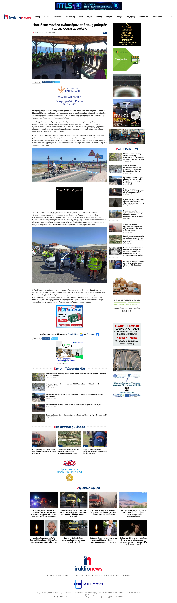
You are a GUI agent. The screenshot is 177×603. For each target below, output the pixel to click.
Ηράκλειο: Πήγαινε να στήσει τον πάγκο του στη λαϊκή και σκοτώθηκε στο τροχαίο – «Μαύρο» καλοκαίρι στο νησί (73, 513)
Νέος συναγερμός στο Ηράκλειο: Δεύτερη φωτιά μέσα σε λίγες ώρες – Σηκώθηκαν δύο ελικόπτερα (103, 512)
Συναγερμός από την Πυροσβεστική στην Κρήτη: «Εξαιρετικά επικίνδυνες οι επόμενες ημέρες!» (132, 227)
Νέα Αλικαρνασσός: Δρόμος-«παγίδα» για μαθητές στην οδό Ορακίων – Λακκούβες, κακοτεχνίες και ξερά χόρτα (133, 214)
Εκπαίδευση (143, 17)
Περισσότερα (157, 17)
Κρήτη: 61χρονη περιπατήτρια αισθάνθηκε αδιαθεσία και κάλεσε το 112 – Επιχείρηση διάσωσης (133, 264)
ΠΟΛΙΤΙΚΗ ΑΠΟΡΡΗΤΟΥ (91, 576)
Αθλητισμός (58, 17)
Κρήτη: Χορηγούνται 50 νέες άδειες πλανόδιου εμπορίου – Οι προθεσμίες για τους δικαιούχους (133, 180)
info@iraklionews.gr (88, 595)
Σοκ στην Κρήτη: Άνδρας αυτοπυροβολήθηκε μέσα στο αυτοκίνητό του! (73, 540)
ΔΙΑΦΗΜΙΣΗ (126, 576)
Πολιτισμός (70, 17)
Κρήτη (37, 17)
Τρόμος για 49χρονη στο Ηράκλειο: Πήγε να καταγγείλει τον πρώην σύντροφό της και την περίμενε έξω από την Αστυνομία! (133, 541)
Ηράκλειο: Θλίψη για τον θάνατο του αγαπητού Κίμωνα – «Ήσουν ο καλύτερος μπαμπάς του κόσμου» (103, 540)
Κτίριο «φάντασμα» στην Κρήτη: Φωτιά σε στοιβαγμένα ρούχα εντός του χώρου (73, 405)
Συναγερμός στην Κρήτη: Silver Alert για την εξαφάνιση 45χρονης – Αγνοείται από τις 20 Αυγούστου (133, 202)
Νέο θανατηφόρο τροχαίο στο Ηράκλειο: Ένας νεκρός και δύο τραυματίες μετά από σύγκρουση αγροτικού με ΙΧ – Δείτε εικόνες (43, 513)
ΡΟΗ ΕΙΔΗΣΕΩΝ (52, 576)
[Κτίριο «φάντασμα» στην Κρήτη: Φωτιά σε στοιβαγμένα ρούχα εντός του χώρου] (38, 408)
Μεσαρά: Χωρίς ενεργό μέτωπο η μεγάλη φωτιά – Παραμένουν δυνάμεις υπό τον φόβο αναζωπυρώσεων (133, 513)
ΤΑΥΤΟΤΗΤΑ (105, 576)
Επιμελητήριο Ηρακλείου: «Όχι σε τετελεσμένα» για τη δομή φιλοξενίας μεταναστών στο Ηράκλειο (133, 239)
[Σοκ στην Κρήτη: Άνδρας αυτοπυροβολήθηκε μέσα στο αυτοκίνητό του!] (73, 528)
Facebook (91, 334)
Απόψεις (109, 17)
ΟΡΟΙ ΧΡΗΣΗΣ (77, 576)
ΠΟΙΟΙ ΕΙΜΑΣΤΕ (65, 576)
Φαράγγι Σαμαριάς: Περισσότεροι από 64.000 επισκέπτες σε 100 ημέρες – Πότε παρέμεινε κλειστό (132, 168)
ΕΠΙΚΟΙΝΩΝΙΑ (115, 576)
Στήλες (99, 17)
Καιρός (89, 17)
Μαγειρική (131, 17)
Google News (74, 334)
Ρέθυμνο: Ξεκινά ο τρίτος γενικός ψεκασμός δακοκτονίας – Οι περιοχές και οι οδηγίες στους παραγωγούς (133, 156)
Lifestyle (119, 17)
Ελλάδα (47, 17)
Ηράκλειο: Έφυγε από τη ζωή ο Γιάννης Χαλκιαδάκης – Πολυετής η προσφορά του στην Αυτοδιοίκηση (43, 540)
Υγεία (81, 17)
